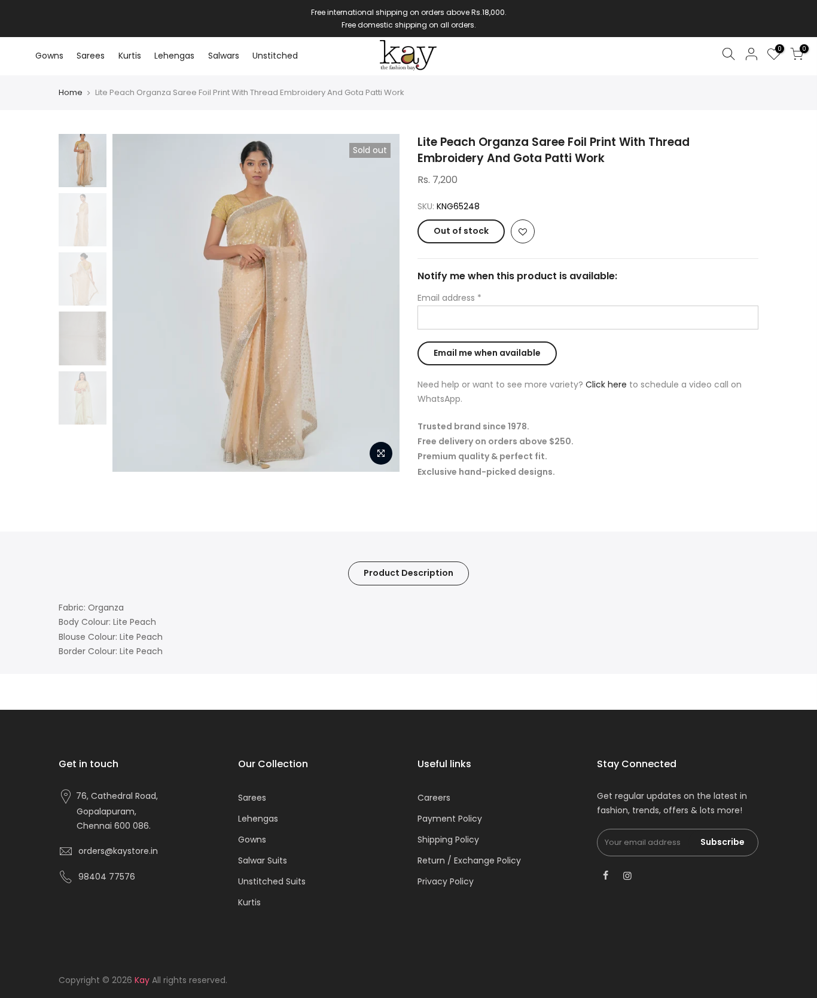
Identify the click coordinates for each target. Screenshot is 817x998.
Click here (606, 384)
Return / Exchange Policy (469, 860)
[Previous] (133, 302)
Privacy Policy (445, 881)
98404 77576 (106, 877)
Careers (433, 798)
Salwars (223, 56)
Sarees (91, 56)
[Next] (378, 302)
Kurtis (129, 56)
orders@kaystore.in (118, 851)
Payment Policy (449, 819)
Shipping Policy (448, 840)
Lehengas (174, 56)
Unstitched (275, 56)
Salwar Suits (262, 860)
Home (71, 92)
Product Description (408, 573)
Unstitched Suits (272, 881)
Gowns (49, 56)
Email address (449, 298)
